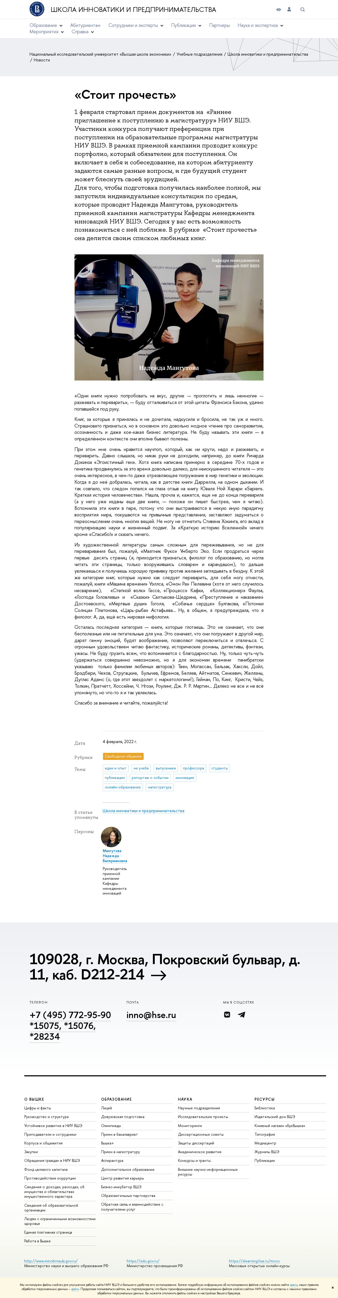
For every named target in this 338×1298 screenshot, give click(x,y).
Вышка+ (107, 1142)
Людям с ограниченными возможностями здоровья (60, 1221)
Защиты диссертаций (196, 1142)
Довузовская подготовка (122, 1116)
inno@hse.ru (151, 1015)
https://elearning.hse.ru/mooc (254, 1260)
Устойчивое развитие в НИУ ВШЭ (53, 1125)
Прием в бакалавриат (119, 1134)
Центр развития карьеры (122, 1178)
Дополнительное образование (127, 1169)
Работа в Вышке (37, 1240)
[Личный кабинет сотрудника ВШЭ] (289, 9)
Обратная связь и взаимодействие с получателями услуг (132, 1206)
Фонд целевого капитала (46, 1169)
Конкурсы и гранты (194, 1160)
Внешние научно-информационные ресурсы (208, 1172)
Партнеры (219, 25)
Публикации (265, 1160)
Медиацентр (265, 1142)
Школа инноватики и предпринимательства (133, 9)
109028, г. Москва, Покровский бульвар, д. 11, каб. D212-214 (165, 966)
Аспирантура (112, 1160)
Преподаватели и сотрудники (50, 1134)
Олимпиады (111, 1125)
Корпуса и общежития (43, 1142)
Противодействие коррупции (50, 1178)
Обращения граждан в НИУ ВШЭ (52, 1160)
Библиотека (265, 1107)
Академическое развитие (200, 1151)
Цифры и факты (37, 1107)
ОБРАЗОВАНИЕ (116, 1099)
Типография (265, 1134)
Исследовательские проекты (203, 1116)
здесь (294, 1285)
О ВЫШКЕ (34, 1099)
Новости (42, 60)
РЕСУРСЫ (265, 1099)
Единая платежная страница (48, 1232)
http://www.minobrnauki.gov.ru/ (51, 1260)
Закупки (31, 1151)
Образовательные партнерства (128, 1195)
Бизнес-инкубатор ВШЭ (121, 1186)
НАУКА (185, 1099)
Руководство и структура (46, 1116)
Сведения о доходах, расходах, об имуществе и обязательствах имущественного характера (54, 1191)
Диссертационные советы (201, 1134)
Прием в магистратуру (120, 1151)
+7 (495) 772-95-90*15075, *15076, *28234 (70, 1026)
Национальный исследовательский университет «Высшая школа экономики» (101, 54)
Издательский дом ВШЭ (275, 1116)
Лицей (106, 1107)
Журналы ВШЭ (267, 1151)
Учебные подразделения (200, 54)
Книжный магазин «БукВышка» (280, 1125)
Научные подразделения (199, 1107)
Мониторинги (190, 1125)
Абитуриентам (85, 25)
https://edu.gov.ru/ (143, 1260)
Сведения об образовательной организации (51, 1208)
